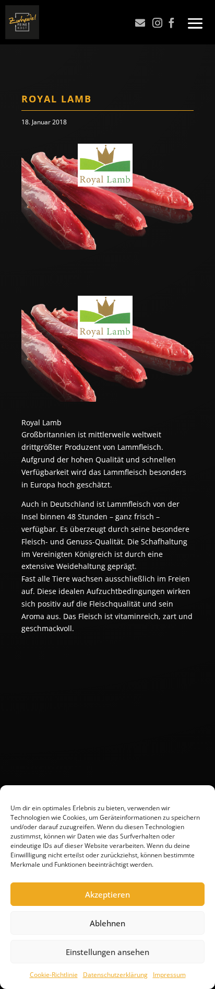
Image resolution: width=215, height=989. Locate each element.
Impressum (169, 974)
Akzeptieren (107, 894)
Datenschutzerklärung (115, 974)
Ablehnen (107, 923)
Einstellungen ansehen (107, 952)
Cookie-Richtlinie (54, 974)
